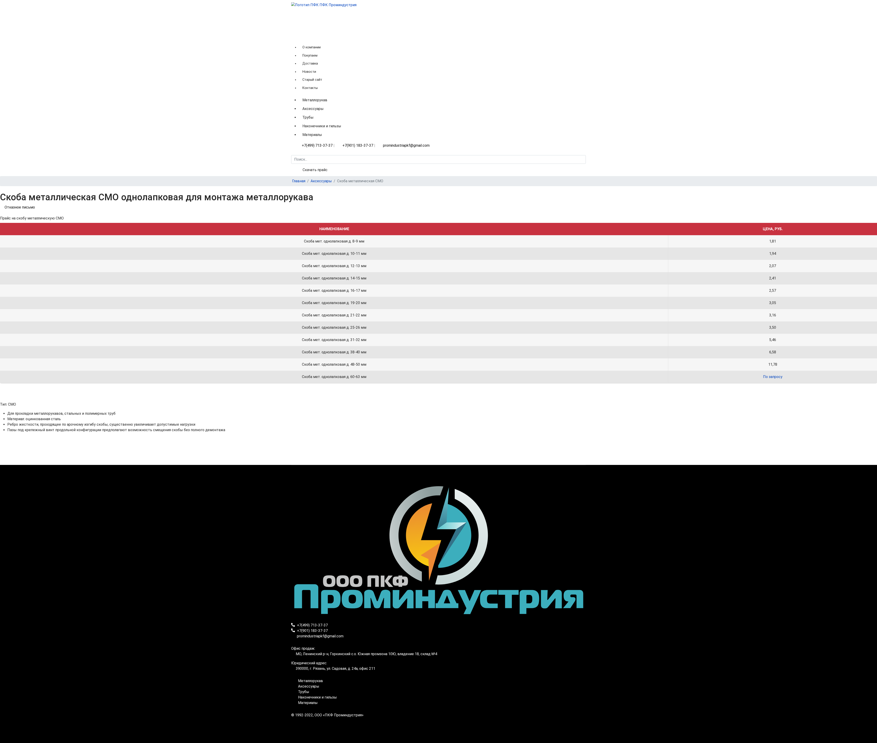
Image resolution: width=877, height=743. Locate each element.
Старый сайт (312, 80)
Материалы (312, 135)
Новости (309, 72)
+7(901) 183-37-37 (357, 145)
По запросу (772, 377)
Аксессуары (313, 109)
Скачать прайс (315, 170)
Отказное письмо (20, 207)
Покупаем (309, 55)
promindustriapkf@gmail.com (406, 145)
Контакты (310, 88)
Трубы (308, 117)
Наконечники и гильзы (321, 126)
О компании (311, 47)
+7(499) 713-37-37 (317, 145)
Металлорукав (314, 100)
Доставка (310, 63)
